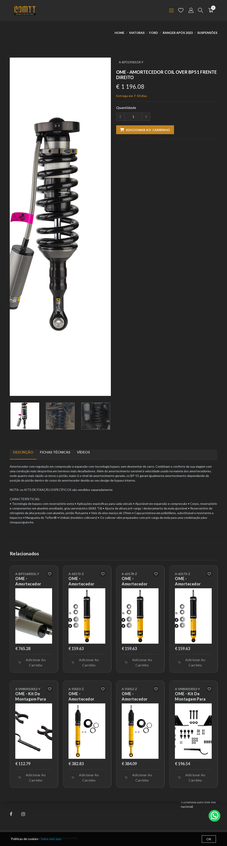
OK (208, 839)
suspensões (207, 33)
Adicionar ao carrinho (147, 130)
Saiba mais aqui (51, 839)
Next (108, 228)
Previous (12, 228)
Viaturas (137, 33)
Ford (153, 33)
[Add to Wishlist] (49, 574)
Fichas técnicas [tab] (55, 452)
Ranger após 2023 (178, 33)
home (119, 33)
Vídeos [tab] (83, 452)
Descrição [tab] (23, 452)
